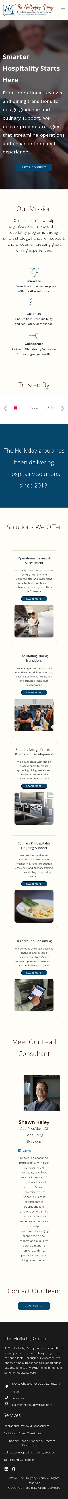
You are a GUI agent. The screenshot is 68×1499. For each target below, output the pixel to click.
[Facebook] (13, 1469)
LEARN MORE (34, 599)
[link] (34, 270)
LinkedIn (28, 1150)
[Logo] (28, 10)
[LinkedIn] (6, 1469)
